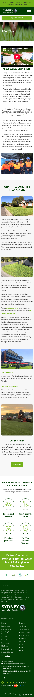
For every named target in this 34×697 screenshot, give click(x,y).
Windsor (21, 644)
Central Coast (5, 637)
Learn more (17, 464)
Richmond (22, 650)
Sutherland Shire (23, 638)
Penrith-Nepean (5, 626)
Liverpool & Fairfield (7, 652)
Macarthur (22, 623)
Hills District (4, 646)
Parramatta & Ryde (24, 632)
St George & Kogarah (25, 635)
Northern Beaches (24, 629)
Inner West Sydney (6, 649)
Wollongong (22, 641)
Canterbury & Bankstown (5, 633)
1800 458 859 (18, 18)
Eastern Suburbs (6, 640)
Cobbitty (21, 647)
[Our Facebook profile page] (2, 678)
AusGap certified (12, 308)
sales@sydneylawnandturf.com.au (15, 664)
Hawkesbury (5, 643)
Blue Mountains (6, 629)
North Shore (22, 626)
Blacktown (4, 623)
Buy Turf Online (27, 694)
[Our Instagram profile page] (5, 678)
